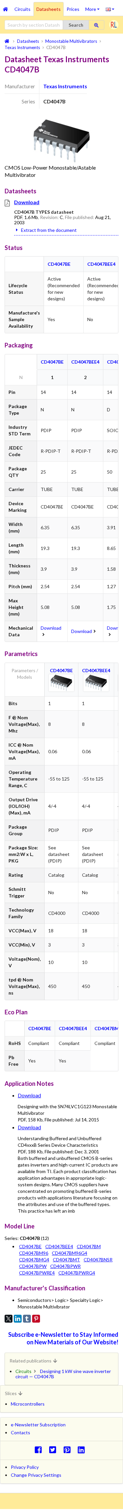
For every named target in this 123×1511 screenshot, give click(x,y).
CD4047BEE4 (101, 264)
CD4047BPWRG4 (76, 1273)
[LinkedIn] (18, 1319)
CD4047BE (59, 264)
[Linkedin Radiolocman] (83, 1449)
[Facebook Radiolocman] (39, 1449)
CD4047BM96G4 (69, 1253)
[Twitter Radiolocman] (54, 1449)
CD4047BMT (66, 1259)
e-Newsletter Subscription (38, 1424)
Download (26, 202)
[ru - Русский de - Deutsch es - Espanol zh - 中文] (110, 9)
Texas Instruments (65, 86)
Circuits (22, 9)
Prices (73, 9)
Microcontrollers (28, 1404)
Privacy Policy (25, 1467)
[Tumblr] (27, 1319)
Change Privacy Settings (36, 1475)
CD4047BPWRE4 (37, 1273)
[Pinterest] (36, 1319)
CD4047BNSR (98, 1259)
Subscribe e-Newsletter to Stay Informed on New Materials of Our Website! (63, 1338)
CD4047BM (106, 1028)
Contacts (20, 1432)
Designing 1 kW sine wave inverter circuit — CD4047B (63, 1373)
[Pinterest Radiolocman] (68, 1449)
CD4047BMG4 (34, 1259)
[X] (8, 1319)
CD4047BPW (33, 1266)
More (94, 7)
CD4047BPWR (65, 1266)
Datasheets (48, 9)
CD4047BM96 (33, 1253)
